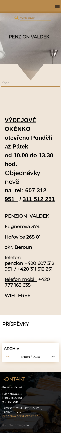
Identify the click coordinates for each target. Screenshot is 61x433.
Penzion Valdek (29, 36)
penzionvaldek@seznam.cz (20, 416)
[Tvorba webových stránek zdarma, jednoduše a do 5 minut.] (28, 425)
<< (8, 357)
